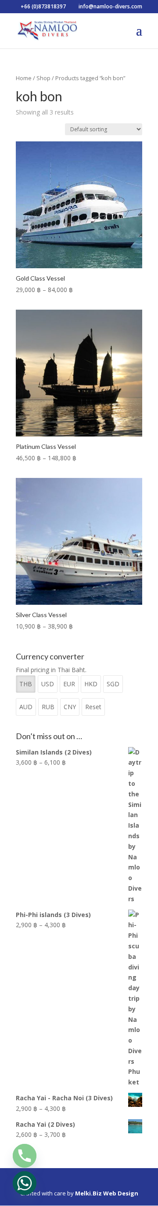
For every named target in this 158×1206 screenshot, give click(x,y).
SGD (113, 684)
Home (24, 78)
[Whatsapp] (24, 1183)
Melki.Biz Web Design (106, 1193)
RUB (48, 707)
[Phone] (24, 1156)
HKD (90, 684)
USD (47, 684)
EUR (69, 684)
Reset (93, 707)
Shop (43, 78)
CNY (70, 707)
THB (25, 684)
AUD (25, 707)
